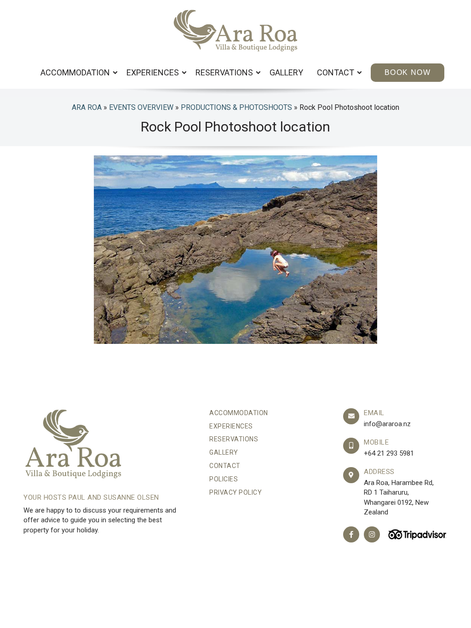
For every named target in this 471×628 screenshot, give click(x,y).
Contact (336, 72)
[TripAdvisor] (416, 534)
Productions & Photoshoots (236, 107)
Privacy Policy (235, 492)
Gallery (286, 72)
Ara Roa (87, 107)
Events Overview (141, 107)
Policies (223, 479)
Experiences (153, 72)
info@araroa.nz (387, 424)
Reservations (225, 72)
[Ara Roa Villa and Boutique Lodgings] (235, 30)
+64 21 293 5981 (389, 453)
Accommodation (76, 72)
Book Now (408, 72)
